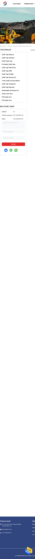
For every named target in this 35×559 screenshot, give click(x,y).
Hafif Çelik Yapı (7, 61)
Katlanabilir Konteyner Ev (10, 90)
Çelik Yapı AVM (7, 71)
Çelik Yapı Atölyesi (8, 58)
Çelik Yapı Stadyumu (9, 84)
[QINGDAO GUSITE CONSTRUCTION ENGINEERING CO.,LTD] (5, 3)
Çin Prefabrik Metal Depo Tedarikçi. (23, 555)
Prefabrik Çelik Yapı (8, 64)
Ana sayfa (3, 46)
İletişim (13, 144)
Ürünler (10, 46)
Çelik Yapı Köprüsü (8, 87)
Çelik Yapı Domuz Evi (9, 77)
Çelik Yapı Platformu (9, 67)
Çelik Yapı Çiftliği (7, 74)
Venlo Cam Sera (7, 94)
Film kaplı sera (7, 97)
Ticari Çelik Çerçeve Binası (11, 81)
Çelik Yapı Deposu (8, 54)
